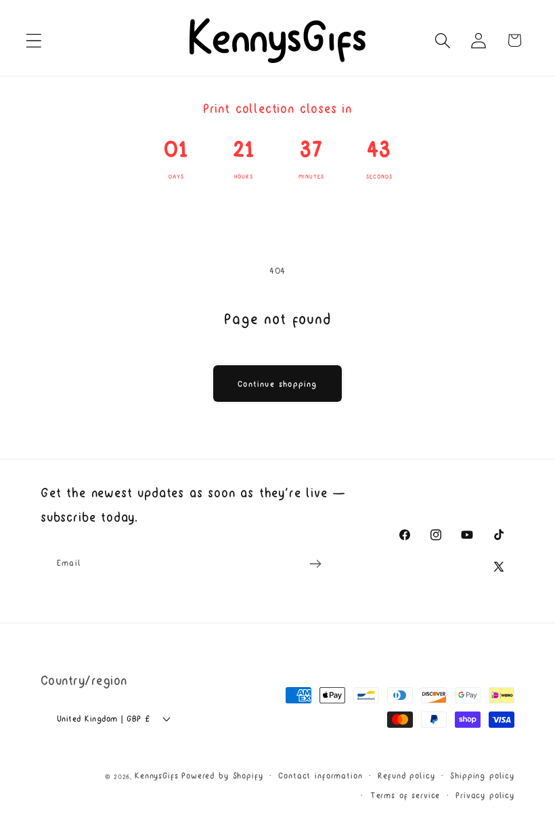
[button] (34, 40)
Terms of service (405, 795)
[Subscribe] (315, 563)
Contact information (320, 775)
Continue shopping (277, 384)
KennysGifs (156, 775)
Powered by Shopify (222, 775)
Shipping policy (482, 775)
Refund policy (406, 775)
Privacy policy (485, 795)
